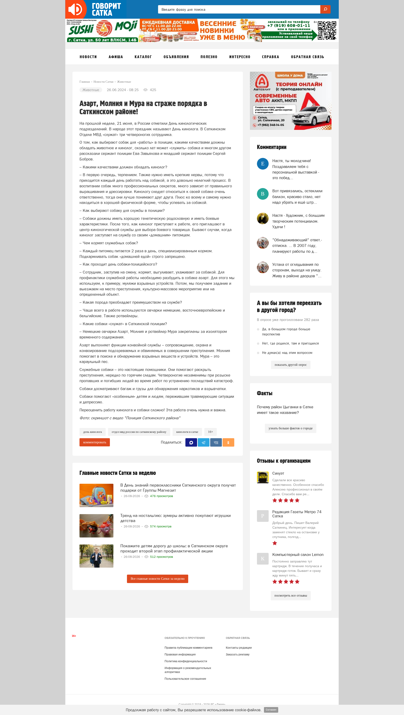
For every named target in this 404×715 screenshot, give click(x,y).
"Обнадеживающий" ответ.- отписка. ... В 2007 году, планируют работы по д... (297, 246)
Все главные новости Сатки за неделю (157, 578)
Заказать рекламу (237, 654)
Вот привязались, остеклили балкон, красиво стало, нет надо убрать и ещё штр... (297, 197)
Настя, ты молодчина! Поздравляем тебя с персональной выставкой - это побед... (295, 169)
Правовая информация (180, 654)
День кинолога (92, 432)
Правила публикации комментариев (188, 647)
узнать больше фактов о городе (291, 428)
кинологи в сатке (187, 432)
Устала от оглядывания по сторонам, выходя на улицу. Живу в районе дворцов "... (296, 270)
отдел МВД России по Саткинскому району (139, 432)
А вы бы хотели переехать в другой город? (289, 307)
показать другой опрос (291, 364)
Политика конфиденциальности (186, 661)
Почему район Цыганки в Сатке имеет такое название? (285, 410)
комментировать (94, 442)
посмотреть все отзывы (290, 595)
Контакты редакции (239, 647)
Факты (264, 393)
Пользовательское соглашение (185, 678)
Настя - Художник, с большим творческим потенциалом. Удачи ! (298, 221)
